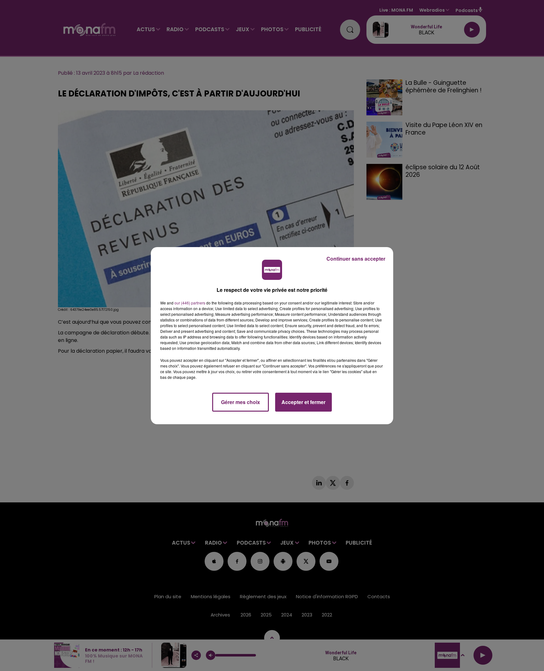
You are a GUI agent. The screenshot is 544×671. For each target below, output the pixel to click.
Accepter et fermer (303, 402)
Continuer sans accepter (355, 258)
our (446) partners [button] (189, 302)
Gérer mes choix (240, 402)
